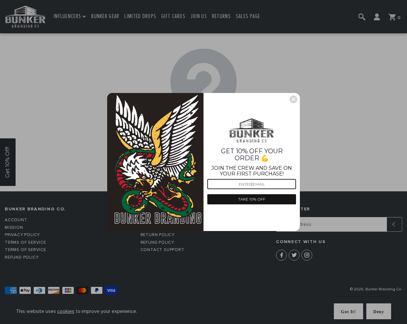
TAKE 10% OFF (251, 199)
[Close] (293, 99)
